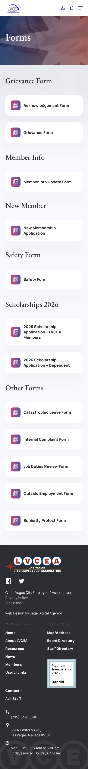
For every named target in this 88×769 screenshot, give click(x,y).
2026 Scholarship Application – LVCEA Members (42, 332)
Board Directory (61, 640)
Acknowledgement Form (46, 105)
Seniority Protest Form (44, 520)
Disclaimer (14, 602)
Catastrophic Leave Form (47, 412)
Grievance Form (38, 132)
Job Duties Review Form (45, 466)
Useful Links (16, 672)
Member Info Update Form (47, 181)
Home (10, 632)
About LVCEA (16, 640)
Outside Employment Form (48, 493)
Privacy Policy (16, 597)
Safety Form (34, 279)
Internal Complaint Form (46, 439)
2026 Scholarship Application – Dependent (46, 362)
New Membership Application (39, 230)
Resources (14, 648)
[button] (80, 8)
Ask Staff (13, 698)
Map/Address (59, 632)
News (10, 656)
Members (13, 664)
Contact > (13, 690)
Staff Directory (60, 648)
